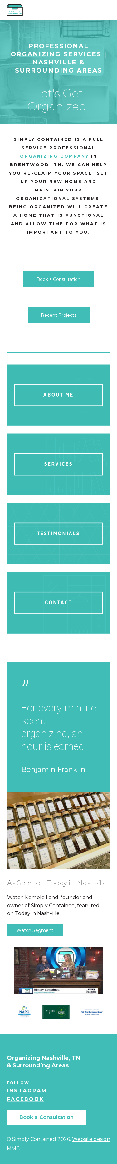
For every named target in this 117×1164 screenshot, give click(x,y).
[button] (108, 10)
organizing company (54, 156)
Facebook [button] (25, 1099)
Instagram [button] (27, 1091)
